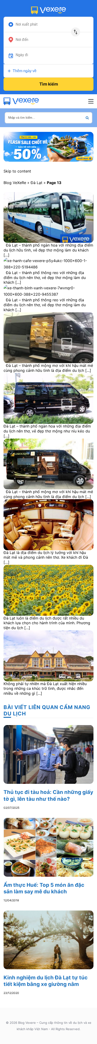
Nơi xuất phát (27, 24)
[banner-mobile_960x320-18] (48, 146)
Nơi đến (22, 40)
